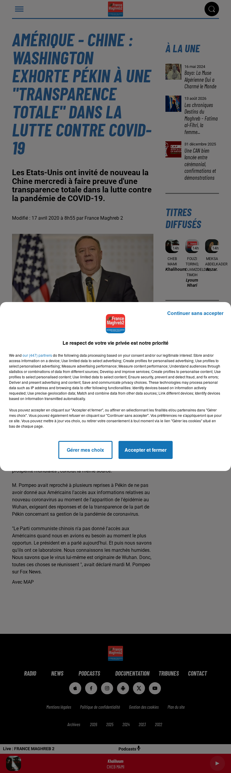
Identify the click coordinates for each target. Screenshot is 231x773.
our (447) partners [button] (37, 355)
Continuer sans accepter (195, 313)
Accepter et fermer (146, 449)
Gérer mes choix (85, 449)
